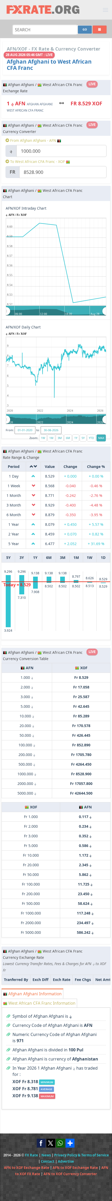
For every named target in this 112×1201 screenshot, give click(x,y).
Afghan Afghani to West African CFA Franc (49, 64)
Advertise (66, 1161)
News (46, 1155)
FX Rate (31, 1155)
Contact (47, 1161)
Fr (12, 172)
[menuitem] (56, 311)
